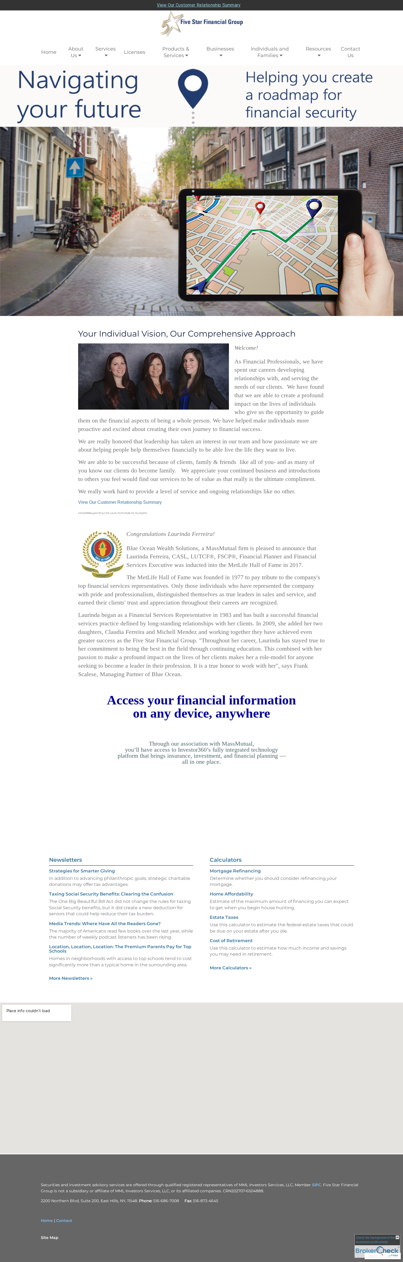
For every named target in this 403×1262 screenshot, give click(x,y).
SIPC (316, 1184)
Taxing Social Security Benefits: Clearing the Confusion (111, 894)
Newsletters (65, 860)
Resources (318, 49)
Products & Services (175, 52)
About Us (75, 52)
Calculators (226, 860)
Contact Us (350, 52)
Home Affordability (231, 894)
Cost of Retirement (231, 940)
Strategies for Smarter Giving (82, 871)
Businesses (220, 49)
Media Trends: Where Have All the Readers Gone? (105, 923)
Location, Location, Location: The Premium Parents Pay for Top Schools (120, 949)
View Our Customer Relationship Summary (198, 5)
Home (48, 52)
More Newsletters (71, 978)
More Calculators (231, 967)
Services (105, 49)
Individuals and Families (270, 52)
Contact (64, 1220)
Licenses (134, 52)
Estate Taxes (224, 917)
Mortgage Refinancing (235, 871)
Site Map (49, 1237)
